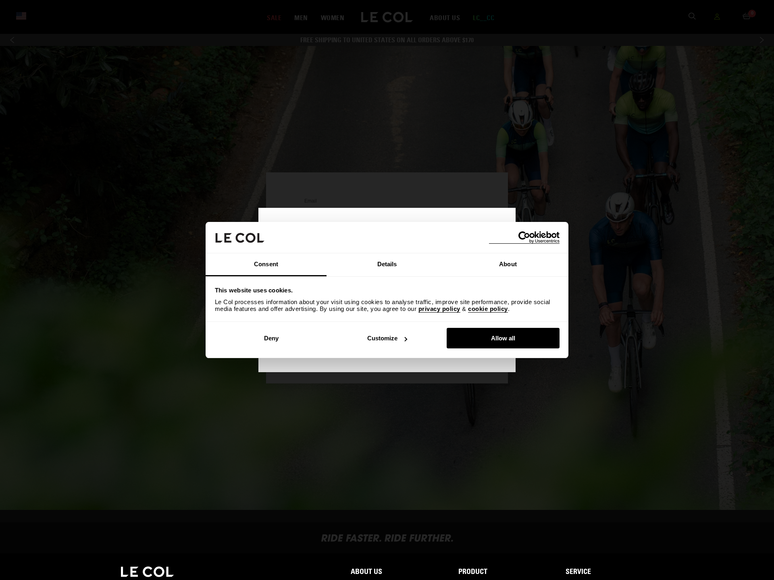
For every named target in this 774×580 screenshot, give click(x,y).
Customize (382, 338)
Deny (271, 338)
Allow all (503, 338)
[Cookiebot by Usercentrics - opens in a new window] (524, 237)
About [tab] (508, 264)
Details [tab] (387, 264)
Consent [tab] (266, 264)
